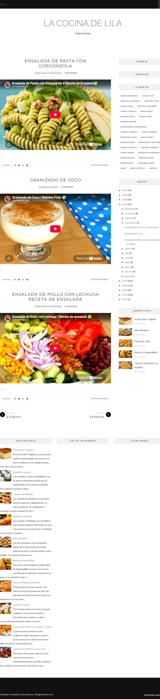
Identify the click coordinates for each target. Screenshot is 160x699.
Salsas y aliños (126, 106)
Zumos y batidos (48, 187)
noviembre (130, 213)
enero (128, 276)
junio (127, 257)
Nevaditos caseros (22, 472)
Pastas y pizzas (146, 111)
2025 (124, 190)
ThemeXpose (27, 694)
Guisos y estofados (149, 132)
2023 (124, 199)
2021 (124, 280)
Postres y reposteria (129, 96)
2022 (124, 204)
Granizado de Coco (55, 180)
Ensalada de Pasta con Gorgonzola (56, 63)
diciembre (129, 208)
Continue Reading (99, 165)
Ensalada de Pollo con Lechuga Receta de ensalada (55, 297)
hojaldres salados (146, 163)
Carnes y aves (148, 96)
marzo (128, 267)
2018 (124, 294)
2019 (124, 290)
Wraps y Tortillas (137, 168)
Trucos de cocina (127, 116)
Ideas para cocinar (128, 122)
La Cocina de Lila (83, 23)
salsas (123, 168)
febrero (128, 271)
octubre (129, 218)
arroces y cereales (128, 147)
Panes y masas (147, 137)
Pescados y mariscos (149, 147)
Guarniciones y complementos (133, 127)
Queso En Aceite (21, 604)
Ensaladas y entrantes (48, 73)
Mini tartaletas (20, 538)
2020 (124, 285)
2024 (124, 195)
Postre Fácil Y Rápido (23, 450)
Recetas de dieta (127, 163)
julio (127, 253)
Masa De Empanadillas (23, 560)
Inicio (3, 4)
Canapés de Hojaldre (23, 494)
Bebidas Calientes (146, 158)
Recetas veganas (127, 158)
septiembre (130, 222)
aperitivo (153, 168)
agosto (128, 248)
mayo (127, 262)
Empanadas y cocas (128, 137)
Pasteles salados (127, 142)
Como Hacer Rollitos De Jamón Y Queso (32, 626)
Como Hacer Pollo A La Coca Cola (29, 648)
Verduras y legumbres (147, 106)
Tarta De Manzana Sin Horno (26, 582)
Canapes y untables (128, 132)
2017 (124, 299)
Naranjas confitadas (22, 516)
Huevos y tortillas (128, 111)
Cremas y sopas (145, 116)
